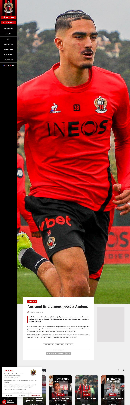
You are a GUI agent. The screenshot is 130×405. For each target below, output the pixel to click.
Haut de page (48, 345)
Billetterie (10, 17)
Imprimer (68, 345)
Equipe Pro (61, 353)
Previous (118, 370)
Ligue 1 (68, 353)
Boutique (10, 22)
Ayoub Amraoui (51, 353)
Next (123, 370)
